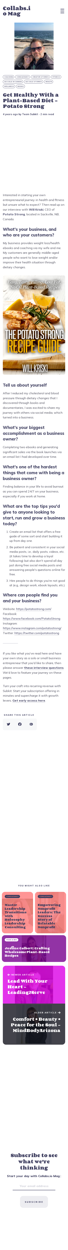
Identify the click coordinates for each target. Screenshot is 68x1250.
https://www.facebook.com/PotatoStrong (31, 618)
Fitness (56, 77)
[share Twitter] (8, 724)
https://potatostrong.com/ (33, 609)
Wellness (9, 86)
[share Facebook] (20, 724)
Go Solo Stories (34, 82)
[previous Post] (34, 1024)
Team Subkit (30, 114)
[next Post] (34, 985)
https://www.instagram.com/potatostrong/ (32, 628)
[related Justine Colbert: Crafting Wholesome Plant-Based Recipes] (34, 948)
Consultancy (23, 77)
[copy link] (31, 724)
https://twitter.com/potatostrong (36, 633)
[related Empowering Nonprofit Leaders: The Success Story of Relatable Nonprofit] (50, 912)
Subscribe (34, 1201)
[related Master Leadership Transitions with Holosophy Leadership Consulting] (17, 912)
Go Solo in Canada (13, 82)
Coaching (8, 77)
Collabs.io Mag (17, 11)
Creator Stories (40, 77)
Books (21, 86)
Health (49, 82)
